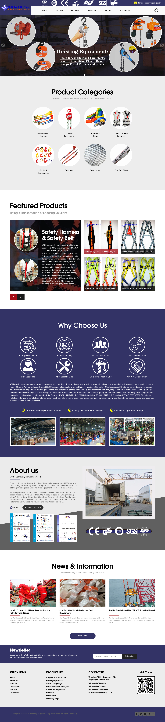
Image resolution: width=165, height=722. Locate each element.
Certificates (91, 10)
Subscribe (129, 656)
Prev (3, 45)
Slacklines (50, 692)
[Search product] (156, 10)
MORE (15, 507)
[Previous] (13, 297)
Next (162, 45)
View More (82, 636)
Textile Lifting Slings (54, 683)
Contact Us (125, 10)
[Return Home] (15, 7)
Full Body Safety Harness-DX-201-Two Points (138, 288)
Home (44, 10)
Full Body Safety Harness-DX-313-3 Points (101, 288)
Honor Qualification (33, 507)
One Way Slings (52, 698)
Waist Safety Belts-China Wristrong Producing (101, 251)
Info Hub (108, 10)
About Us (59, 10)
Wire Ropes (51, 695)
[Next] (21, 297)
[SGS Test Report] (20, 527)
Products (75, 10)
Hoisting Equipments (54, 680)
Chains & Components (55, 689)
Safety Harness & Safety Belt (57, 686)
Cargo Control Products (56, 677)
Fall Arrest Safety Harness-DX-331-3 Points (138, 251)
